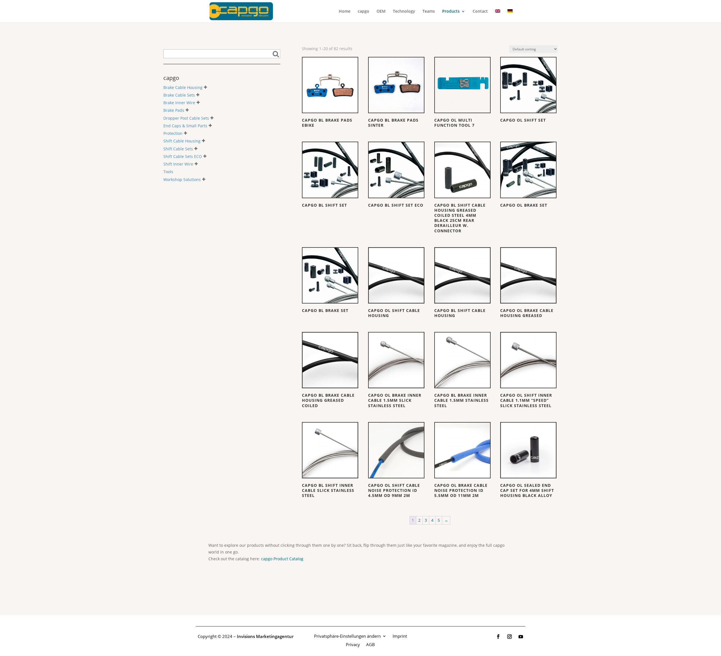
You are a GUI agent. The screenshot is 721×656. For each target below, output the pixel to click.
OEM (381, 11)
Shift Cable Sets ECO (182, 156)
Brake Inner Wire (179, 102)
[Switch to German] (510, 16)
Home (344, 11)
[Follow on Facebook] (498, 636)
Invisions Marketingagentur (265, 636)
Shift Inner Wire (178, 164)
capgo (363, 11)
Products (451, 11)
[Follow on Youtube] (520, 636)
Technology (404, 11)
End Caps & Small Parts (185, 125)
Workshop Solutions (182, 179)
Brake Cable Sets (179, 95)
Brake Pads (173, 110)
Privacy (353, 644)
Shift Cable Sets (178, 148)
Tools (168, 172)
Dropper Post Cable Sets (186, 118)
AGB (370, 644)
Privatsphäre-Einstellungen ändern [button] (347, 635)
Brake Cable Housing (182, 87)
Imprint (400, 635)
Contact (480, 11)
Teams (428, 11)
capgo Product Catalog (282, 558)
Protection (173, 133)
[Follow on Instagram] (509, 636)
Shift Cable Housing (182, 141)
